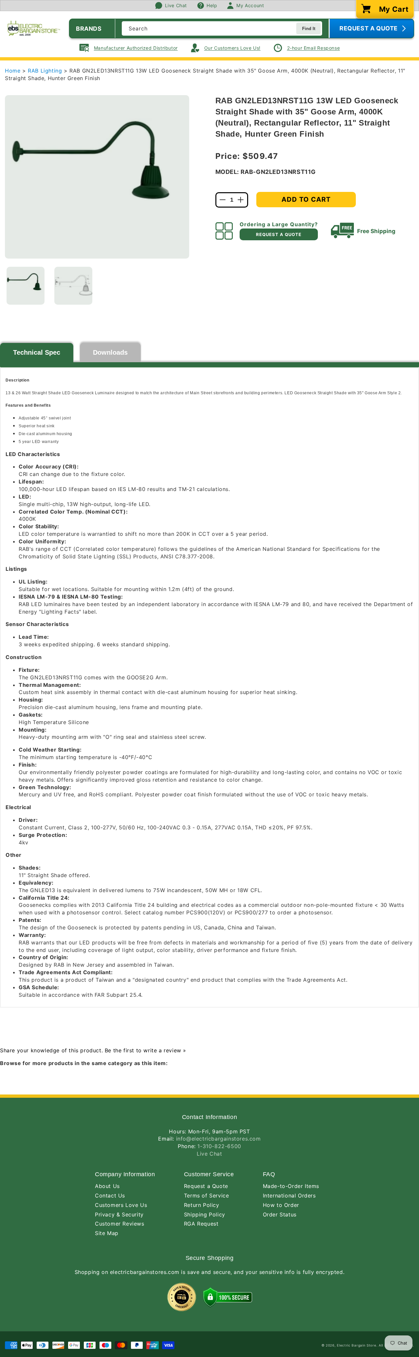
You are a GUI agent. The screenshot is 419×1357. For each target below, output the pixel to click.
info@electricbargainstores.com (218, 1138)
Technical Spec (36, 352)
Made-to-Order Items (291, 1186)
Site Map (106, 1233)
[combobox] (222, 28)
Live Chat (209, 1153)
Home (12, 70)
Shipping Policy (204, 1214)
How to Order (281, 1205)
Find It (308, 28)
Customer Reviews (119, 1223)
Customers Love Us (121, 1205)
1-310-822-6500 (219, 1146)
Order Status (280, 1214)
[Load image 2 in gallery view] (73, 286)
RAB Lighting (46, 70)
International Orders (289, 1195)
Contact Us (110, 1195)
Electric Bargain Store (356, 1345)
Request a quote (278, 234)
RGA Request (201, 1223)
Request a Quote (206, 1186)
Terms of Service (206, 1195)
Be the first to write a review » (145, 1050)
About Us (107, 1186)
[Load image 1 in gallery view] (26, 286)
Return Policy (201, 1205)
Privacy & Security (119, 1214)
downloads (110, 352)
